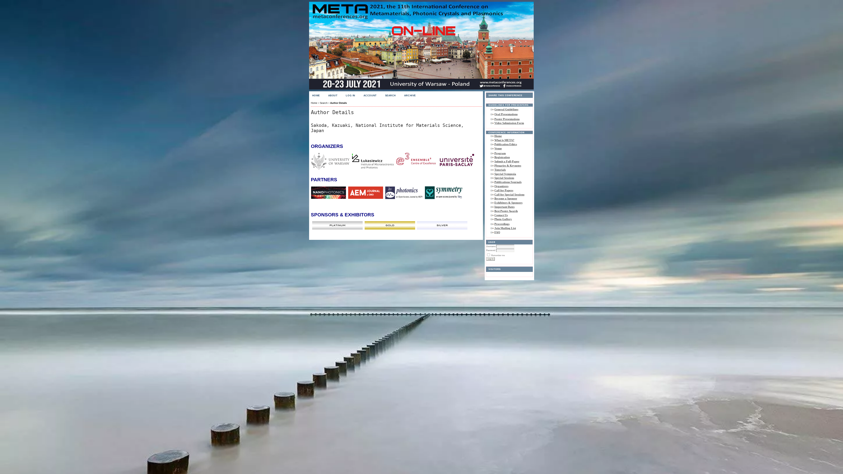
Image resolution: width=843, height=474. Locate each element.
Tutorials (500, 169)
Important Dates (504, 206)
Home (498, 136)
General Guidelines (506, 109)
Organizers (501, 186)
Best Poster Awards (506, 211)
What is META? (504, 140)
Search (390, 95)
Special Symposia (505, 174)
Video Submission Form (509, 123)
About (333, 95)
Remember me (498, 255)
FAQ (497, 232)
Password (490, 250)
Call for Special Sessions (509, 194)
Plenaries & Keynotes (507, 165)
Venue (498, 148)
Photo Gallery (503, 219)
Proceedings (502, 224)
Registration (502, 157)
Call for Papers (503, 190)
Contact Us (501, 215)
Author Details (338, 103)
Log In (350, 95)
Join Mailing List (505, 228)
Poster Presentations (507, 119)
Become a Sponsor (505, 198)
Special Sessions (504, 178)
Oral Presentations (506, 114)
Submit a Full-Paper (506, 161)
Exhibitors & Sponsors (508, 202)
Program (500, 153)
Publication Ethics (505, 144)
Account (370, 95)
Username (491, 246)
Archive (410, 95)
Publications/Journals (508, 182)
